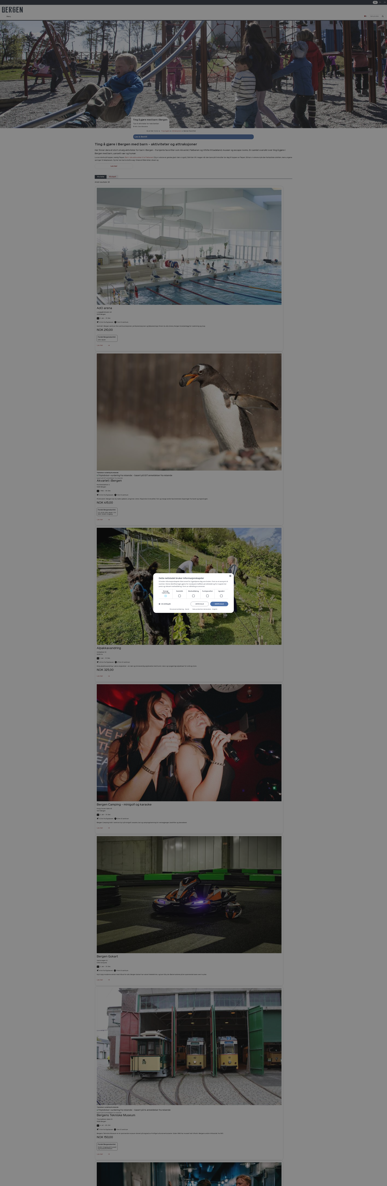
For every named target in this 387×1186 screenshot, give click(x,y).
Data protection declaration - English (204, 609)
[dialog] (193, 593)
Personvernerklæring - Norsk (179, 609)
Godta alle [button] (219, 604)
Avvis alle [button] (200, 604)
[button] (165, 604)
